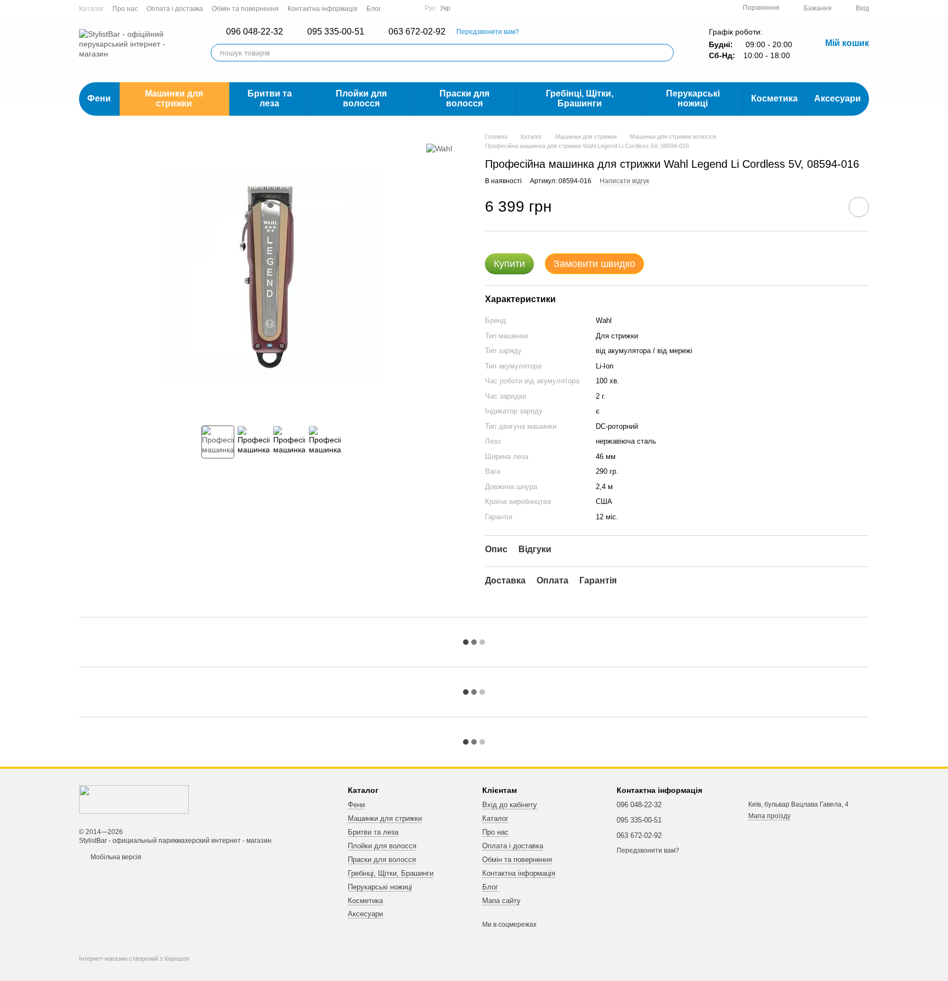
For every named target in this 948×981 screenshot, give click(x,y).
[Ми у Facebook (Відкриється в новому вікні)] (396, 8)
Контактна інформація (322, 9)
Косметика (774, 98)
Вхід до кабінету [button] (509, 805)
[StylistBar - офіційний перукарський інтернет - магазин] (134, 799)
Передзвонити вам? (487, 32)
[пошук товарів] (665, 52)
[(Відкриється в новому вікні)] (409, 8)
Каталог (91, 9)
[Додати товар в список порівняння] (828, 207)
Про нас (125, 9)
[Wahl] (439, 148)
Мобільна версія (115, 857)
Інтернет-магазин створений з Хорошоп (134, 958)
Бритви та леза (269, 98)
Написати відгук (624, 181)
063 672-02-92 (416, 31)
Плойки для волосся (361, 98)
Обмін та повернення (245, 9)
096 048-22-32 (254, 31)
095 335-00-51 (335, 31)
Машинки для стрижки (174, 98)
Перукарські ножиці (693, 98)
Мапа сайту (501, 901)
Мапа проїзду (769, 816)
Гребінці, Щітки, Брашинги (579, 98)
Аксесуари (837, 98)
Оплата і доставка (174, 9)
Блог (373, 9)
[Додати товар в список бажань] (859, 207)
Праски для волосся (464, 98)
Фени (99, 98)
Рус (430, 8)
